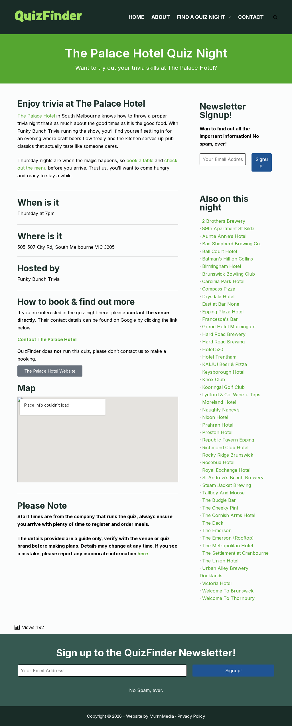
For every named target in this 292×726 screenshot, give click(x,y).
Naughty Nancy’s (221, 410)
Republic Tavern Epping (228, 440)
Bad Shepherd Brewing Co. (231, 243)
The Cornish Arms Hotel (228, 515)
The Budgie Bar (219, 500)
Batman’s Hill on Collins (227, 259)
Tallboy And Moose (223, 493)
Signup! (262, 162)
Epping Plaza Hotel (223, 312)
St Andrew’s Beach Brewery (232, 477)
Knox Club (213, 379)
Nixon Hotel (215, 417)
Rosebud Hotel (218, 462)
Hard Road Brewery (224, 334)
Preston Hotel (217, 432)
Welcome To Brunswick (228, 591)
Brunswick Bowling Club (228, 274)
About (160, 17)
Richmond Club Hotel (225, 447)
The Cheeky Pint (220, 508)
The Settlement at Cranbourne (235, 553)
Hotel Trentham (219, 357)
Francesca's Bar (220, 319)
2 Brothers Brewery (223, 221)
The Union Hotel (220, 561)
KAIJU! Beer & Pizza (224, 364)
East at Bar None (220, 304)
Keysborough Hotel (223, 372)
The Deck (212, 523)
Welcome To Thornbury (228, 598)
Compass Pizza (218, 289)
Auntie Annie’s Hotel (224, 236)
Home (136, 17)
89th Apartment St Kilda (228, 228)
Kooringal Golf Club (223, 387)
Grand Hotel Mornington (229, 326)
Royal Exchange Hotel (226, 470)
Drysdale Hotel (218, 296)
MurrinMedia (161, 716)
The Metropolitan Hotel (227, 545)
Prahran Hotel (217, 425)
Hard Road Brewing (223, 342)
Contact (251, 17)
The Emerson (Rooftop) (228, 538)
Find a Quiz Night (201, 17)
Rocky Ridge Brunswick (227, 455)
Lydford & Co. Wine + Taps (231, 394)
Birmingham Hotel (221, 266)
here (142, 553)
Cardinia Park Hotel (223, 281)
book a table (139, 160)
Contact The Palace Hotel (46, 339)
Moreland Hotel (219, 402)
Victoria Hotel (217, 583)
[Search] (275, 17)
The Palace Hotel (36, 116)
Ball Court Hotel (219, 251)
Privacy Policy (191, 716)
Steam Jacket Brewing (226, 485)
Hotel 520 (212, 349)
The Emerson (217, 530)
